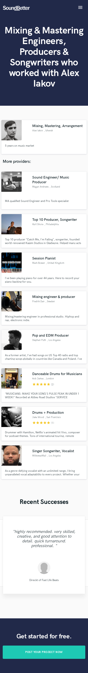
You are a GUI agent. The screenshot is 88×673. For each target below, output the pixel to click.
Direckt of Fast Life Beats (44, 580)
